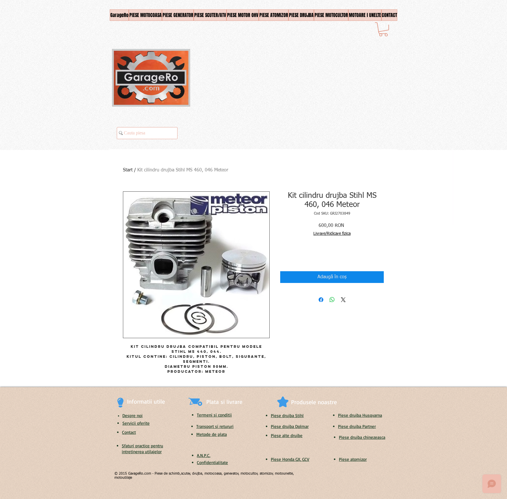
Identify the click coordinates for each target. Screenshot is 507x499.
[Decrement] (284, 256)
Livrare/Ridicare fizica (332, 234)
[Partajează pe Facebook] (321, 299)
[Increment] (302, 256)
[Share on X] (343, 299)
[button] (383, 29)
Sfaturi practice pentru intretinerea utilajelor (142, 448)
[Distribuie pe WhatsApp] (332, 299)
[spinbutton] (293, 256)
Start (128, 170)
